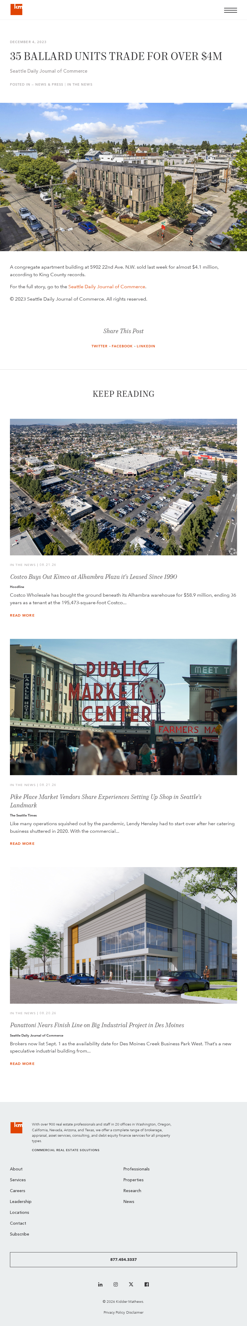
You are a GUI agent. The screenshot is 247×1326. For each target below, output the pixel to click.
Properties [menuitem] (134, 1180)
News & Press (49, 85)
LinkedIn (146, 346)
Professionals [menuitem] (137, 1169)
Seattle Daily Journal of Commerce (106, 286)
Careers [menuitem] (17, 1191)
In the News (79, 85)
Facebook (122, 346)
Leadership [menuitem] (21, 1202)
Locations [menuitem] (19, 1213)
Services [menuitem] (18, 1180)
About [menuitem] (16, 1169)
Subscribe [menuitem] (19, 1234)
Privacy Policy (114, 1312)
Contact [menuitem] (18, 1224)
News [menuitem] (129, 1202)
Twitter (100, 346)
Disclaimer (134, 1312)
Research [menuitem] (132, 1191)
